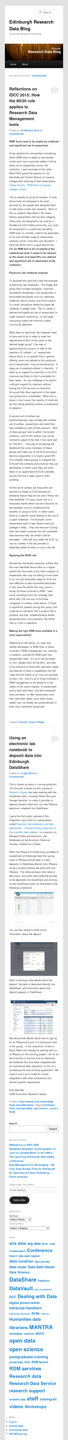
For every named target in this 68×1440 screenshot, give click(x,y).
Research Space (18, 792)
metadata (15, 1334)
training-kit (48, 1399)
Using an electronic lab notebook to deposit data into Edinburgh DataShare (25, 752)
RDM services (25, 1368)
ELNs (12, 1108)
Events (23, 722)
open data (22, 1340)
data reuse (17, 1266)
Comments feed (18, 1430)
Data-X (13, 1256)
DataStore (43, 1280)
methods (29, 1333)
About (25, 64)
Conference (40, 1250)
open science (41, 1108)
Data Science (19, 1272)
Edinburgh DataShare (25, 1308)
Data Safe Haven (41, 1266)
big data (34, 1243)
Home (13, 64)
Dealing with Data (37, 1296)
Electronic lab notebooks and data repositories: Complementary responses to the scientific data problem (32, 828)
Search (13, 1123)
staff (32, 1398)
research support (27, 1390)
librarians (18, 1327)
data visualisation (43, 1289)
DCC (12, 1297)
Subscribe (19, 1200)
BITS (45, 1244)
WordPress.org (18, 1433)
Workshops (35, 1406)
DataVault (21, 1288)
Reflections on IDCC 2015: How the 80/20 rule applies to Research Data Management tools (24, 106)
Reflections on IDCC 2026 (24, 1145)
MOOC (40, 1334)
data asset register (29, 1256)
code (52, 1244)
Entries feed (16, 1426)
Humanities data (25, 1319)
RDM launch (40, 1362)
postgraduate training (28, 1356)
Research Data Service (32, 1383)
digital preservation (24, 1302)
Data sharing (26, 1101)
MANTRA (41, 1327)
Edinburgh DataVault (19, 1313)
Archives (13, 1215)
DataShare (49, 1105)
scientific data (17, 1399)
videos (16, 1406)
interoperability (24, 1108)
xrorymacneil (39, 75)
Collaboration (17, 1251)
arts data (17, 1243)
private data (16, 1362)
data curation (21, 1261)
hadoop (45, 1313)
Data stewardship (43, 1101)
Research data (25, 1376)
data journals (42, 1261)
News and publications (21, 1105)
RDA (27, 1362)
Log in (13, 1421)
